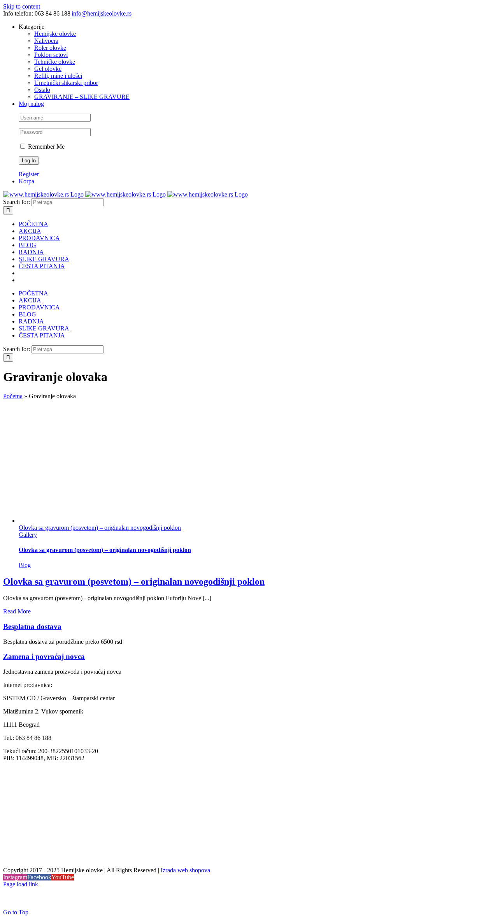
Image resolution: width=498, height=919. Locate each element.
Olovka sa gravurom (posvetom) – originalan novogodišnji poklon (100, 527)
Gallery (28, 534)
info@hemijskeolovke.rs (102, 13)
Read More (17, 611)
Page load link (20, 884)
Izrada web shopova (185, 870)
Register (29, 174)
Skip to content (21, 6)
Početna (13, 396)
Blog (25, 565)
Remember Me (45, 146)
